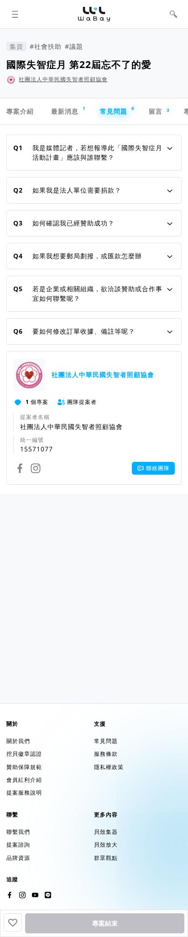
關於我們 (18, 741)
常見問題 (117, 110)
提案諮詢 (18, 844)
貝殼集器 (106, 832)
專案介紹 (20, 111)
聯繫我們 (18, 832)
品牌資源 (18, 858)
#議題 (74, 46)
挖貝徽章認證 (24, 754)
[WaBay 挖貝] (35, 895)
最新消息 (68, 110)
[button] (14, 14)
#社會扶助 (46, 46)
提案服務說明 (24, 792)
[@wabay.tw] (9, 895)
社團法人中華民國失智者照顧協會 (63, 79)
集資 (16, 46)
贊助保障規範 (24, 767)
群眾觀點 (106, 858)
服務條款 (106, 754)
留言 (159, 111)
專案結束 (105, 923)
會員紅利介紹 (24, 780)
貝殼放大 (106, 844)
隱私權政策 (109, 767)
